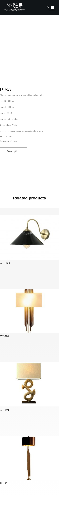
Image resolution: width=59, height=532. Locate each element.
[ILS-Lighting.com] (14, 7)
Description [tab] (13, 151)
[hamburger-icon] (51, 8)
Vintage (13, 141)
